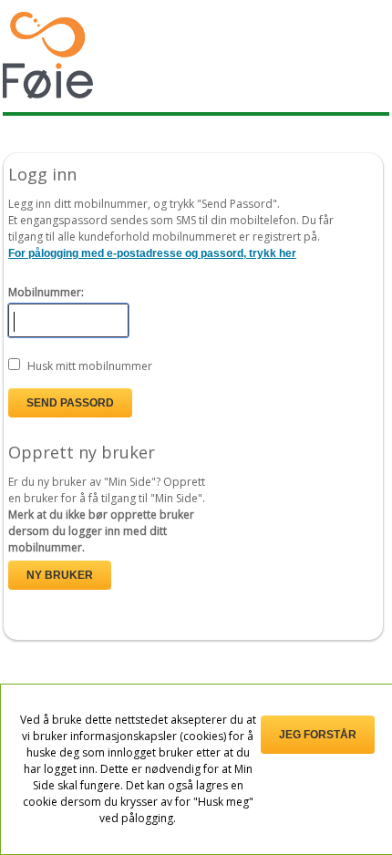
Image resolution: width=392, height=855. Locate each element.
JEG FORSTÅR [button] (317, 734)
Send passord (70, 403)
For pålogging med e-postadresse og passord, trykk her (152, 253)
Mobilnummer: (46, 292)
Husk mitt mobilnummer (89, 366)
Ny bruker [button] (59, 575)
